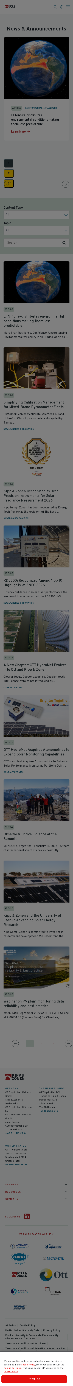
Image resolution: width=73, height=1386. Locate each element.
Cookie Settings (12, 1368)
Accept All (34, 1378)
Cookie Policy (28, 1364)
